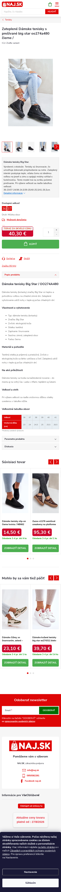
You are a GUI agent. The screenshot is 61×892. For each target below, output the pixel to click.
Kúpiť (33, 244)
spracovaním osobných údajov (20, 721)
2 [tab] (30, 558)
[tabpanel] (15, 511)
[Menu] (57, 4)
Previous (50, 461)
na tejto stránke (46, 847)
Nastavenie (30, 872)
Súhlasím (30, 883)
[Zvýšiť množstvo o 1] (56, 230)
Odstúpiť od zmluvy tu (31, 805)
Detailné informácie (13, 193)
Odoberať (49, 710)
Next (56, 461)
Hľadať (52, 11)
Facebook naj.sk (33, 780)
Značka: (9, 266)
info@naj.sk (33, 770)
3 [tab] (33, 558)
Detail (22, 548)
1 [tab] (27, 558)
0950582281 (33, 775)
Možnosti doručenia (16, 219)
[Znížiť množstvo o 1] (56, 234)
